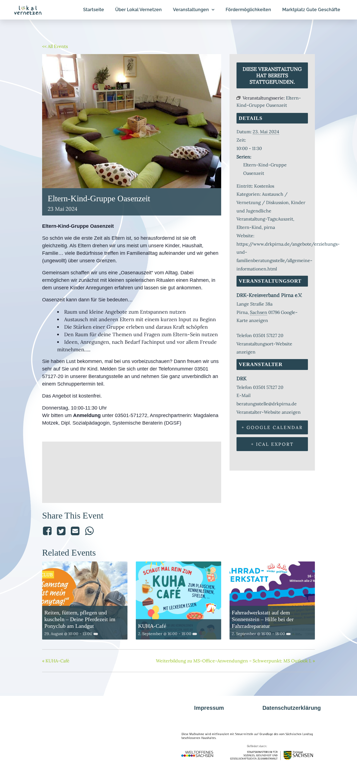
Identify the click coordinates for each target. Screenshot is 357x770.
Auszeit (285, 219)
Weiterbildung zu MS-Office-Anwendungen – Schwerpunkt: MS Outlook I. (235, 661)
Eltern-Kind (249, 227)
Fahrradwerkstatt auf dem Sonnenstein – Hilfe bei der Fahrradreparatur (263, 619)
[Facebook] (48, 531)
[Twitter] (61, 531)
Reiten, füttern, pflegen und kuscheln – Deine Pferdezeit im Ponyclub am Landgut (79, 619)
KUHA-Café (152, 626)
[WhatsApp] (89, 531)
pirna (269, 227)
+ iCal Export (272, 444)
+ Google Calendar (272, 427)
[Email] (75, 531)
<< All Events (55, 46)
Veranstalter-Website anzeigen (269, 412)
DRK (242, 378)
